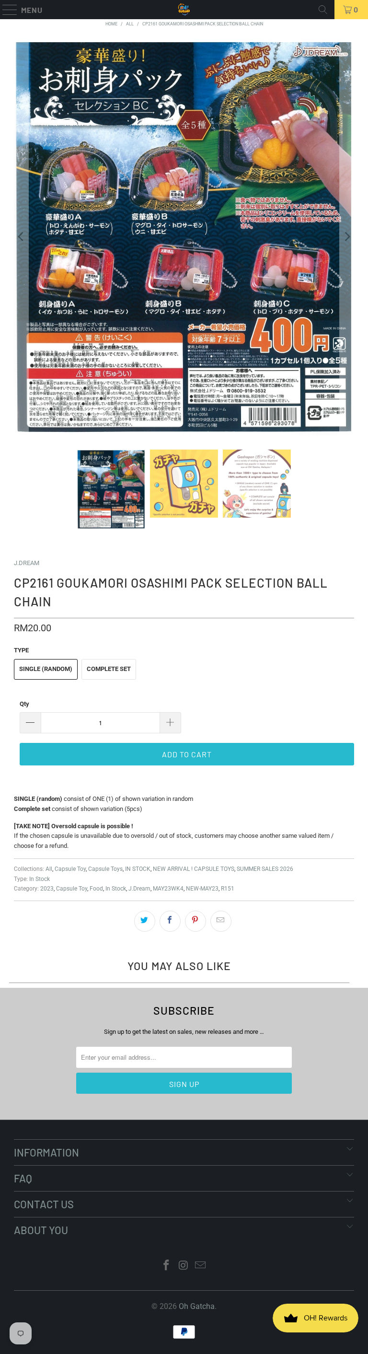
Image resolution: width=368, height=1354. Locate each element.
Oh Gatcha (197, 1306)
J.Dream (139, 888)
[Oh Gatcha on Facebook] (166, 1266)
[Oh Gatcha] (184, 9)
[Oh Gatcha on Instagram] (183, 1266)
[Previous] (21, 237)
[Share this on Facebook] (170, 921)
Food (96, 888)
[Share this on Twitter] (144, 921)
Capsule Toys (105, 869)
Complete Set (109, 668)
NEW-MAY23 (202, 888)
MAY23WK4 (168, 888)
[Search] (323, 9)
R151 (227, 888)
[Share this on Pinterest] (195, 921)
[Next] (347, 237)
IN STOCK (137, 869)
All (49, 869)
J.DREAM (26, 563)
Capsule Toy (70, 869)
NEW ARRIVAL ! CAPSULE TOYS (193, 869)
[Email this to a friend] (220, 921)
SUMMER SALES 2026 (265, 869)
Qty (24, 703)
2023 (47, 888)
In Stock (39, 879)
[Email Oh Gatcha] (201, 1266)
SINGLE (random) (45, 668)
